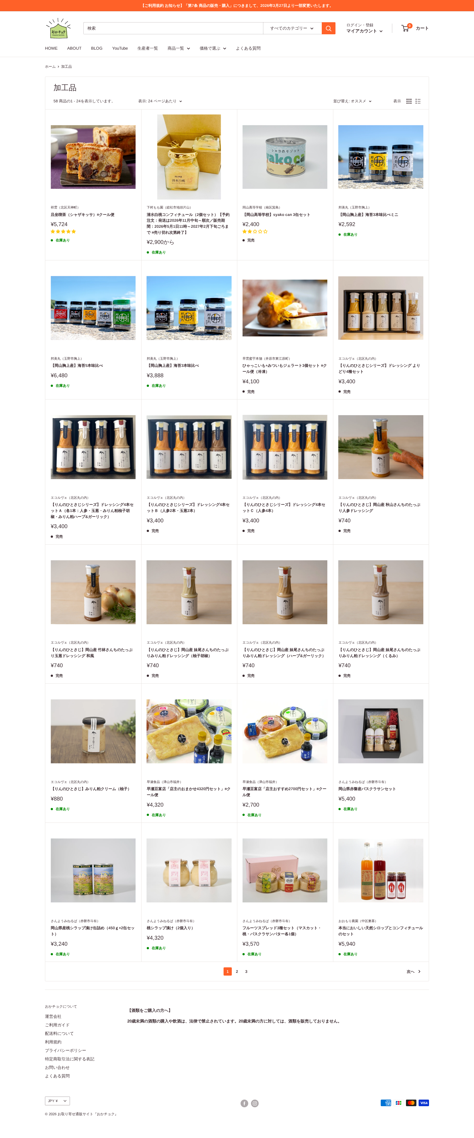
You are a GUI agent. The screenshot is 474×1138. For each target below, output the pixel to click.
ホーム (50, 66)
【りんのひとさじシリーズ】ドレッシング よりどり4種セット (379, 368)
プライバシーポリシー (65, 1050)
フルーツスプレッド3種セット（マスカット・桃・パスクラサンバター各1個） (281, 931)
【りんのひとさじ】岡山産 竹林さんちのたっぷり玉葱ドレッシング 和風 (91, 652)
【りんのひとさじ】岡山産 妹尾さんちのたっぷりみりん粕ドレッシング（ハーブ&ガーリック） (284, 652)
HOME (51, 48)
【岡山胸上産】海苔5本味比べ (77, 365)
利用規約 (53, 1042)
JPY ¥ (53, 1101)
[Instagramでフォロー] (255, 1103)
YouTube (120, 48)
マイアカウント (362, 31)
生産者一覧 (147, 48)
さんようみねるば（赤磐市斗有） (363, 782)
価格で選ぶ (210, 48)
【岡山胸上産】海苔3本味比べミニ (368, 214)
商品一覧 (176, 48)
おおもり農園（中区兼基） (358, 921)
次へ (410, 971)
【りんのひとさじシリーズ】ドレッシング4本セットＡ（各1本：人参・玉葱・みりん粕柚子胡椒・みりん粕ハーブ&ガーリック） (92, 510)
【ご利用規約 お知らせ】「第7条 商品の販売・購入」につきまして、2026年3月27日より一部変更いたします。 (237, 5)
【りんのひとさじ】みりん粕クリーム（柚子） (91, 789)
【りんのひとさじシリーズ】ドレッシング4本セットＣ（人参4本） (283, 507)
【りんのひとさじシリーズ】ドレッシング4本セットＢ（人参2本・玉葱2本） (188, 507)
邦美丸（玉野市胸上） (354, 207)
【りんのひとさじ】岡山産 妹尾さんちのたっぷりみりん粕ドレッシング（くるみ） (379, 652)
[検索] (328, 28)
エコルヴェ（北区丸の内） (358, 358)
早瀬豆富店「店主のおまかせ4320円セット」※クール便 (189, 792)
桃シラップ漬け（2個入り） (171, 928)
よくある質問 (248, 48)
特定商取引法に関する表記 (69, 1059)
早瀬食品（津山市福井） (165, 782)
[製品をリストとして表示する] (418, 101)
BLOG (97, 48)
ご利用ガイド (57, 1024)
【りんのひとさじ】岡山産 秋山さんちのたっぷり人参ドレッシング (379, 507)
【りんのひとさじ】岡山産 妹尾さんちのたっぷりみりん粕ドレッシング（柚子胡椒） (187, 652)
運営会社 (53, 1016)
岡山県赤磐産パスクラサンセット (367, 789)
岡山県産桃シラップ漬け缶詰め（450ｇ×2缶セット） (93, 931)
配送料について (59, 1033)
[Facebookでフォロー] (244, 1103)
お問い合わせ (57, 1067)
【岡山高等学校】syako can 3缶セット (276, 214)
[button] (63, 231)
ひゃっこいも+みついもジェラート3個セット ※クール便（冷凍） (284, 368)
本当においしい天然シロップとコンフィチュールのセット (380, 931)
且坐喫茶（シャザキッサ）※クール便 (82, 214)
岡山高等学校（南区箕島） (262, 207)
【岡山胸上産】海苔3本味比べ (173, 365)
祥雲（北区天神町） (65, 207)
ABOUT (74, 48)
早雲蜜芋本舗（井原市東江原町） (267, 358)
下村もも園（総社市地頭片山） (170, 207)
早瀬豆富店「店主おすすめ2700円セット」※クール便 (284, 792)
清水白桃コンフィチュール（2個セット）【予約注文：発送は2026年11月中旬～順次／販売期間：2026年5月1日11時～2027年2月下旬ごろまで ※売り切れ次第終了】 (188, 223)
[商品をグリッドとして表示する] (409, 101)
